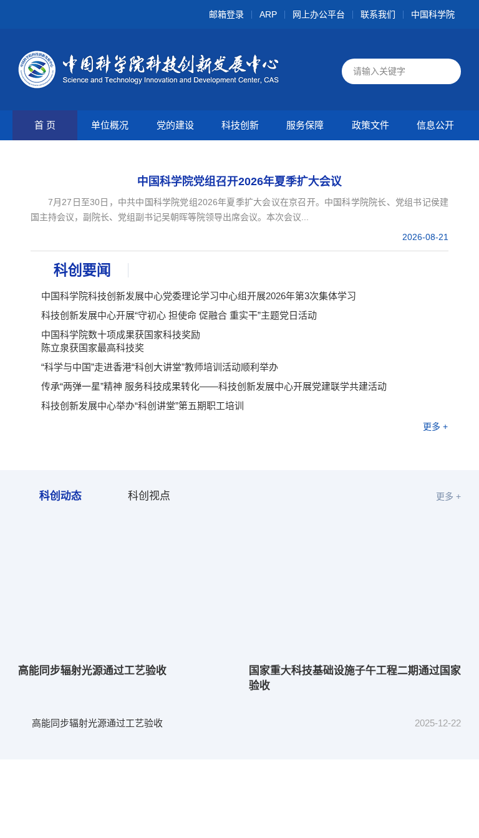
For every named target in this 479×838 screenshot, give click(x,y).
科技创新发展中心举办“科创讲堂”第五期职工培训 (142, 405)
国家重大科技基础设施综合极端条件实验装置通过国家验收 (153, 771)
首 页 (45, 125)
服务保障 (305, 125)
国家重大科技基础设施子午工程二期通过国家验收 (355, 678)
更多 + (435, 426)
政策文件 (370, 125)
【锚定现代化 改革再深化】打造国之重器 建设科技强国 (146, 796)
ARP (268, 15)
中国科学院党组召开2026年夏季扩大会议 (239, 181)
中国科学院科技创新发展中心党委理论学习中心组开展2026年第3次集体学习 (198, 296)
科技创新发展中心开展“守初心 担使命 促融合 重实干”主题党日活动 (179, 315)
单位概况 (109, 125)
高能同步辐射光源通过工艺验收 (92, 671)
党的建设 (175, 125)
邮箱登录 (226, 15)
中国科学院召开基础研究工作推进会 (106, 820)
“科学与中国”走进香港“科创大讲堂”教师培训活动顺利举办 (159, 367)
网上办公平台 (319, 15)
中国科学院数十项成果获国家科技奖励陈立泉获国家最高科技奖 (120, 341)
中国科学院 (433, 15)
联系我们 (377, 15)
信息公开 (435, 125)
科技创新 (240, 125)
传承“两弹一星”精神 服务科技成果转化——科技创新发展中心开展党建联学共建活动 (214, 386)
